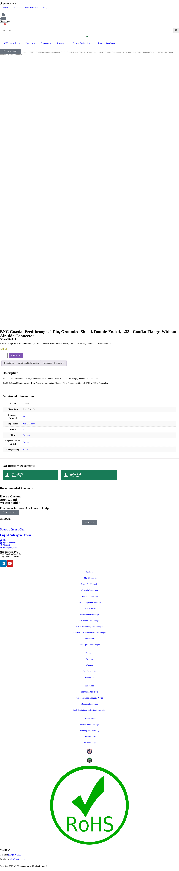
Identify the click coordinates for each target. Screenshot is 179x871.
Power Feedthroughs (89, 584)
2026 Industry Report (11, 43)
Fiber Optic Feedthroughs (89, 645)
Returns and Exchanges (89, 724)
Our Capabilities (89, 671)
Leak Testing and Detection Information (89, 710)
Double (26, 442)
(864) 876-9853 (9, 3)
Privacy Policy (89, 743)
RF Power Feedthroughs (89, 620)
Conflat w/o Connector (89, 52)
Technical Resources (89, 692)
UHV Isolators (89, 608)
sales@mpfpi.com (17, 859)
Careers (89, 665)
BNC (32, 52)
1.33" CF (27, 429)
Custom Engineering (81, 43)
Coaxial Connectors (89, 590)
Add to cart (16, 355)
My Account (5, 21)
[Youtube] (10, 563)
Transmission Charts (106, 43)
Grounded (27, 435)
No (24, 416)
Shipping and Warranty (89, 730)
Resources (61, 43)
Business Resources (89, 704)
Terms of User (89, 737)
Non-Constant (28, 424)
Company (45, 43)
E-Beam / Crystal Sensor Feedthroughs (89, 632)
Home (5, 7)
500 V (25, 449)
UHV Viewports (89, 578)
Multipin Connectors (89, 596)
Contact (16, 7)
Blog (45, 7)
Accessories (89, 639)
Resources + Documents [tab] (53, 363)
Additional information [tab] (28, 363)
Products (29, 43)
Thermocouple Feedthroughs (89, 602)
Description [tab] (9, 363)
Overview (89, 659)
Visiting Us (89, 677)
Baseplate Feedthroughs (89, 614)
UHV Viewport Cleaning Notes (89, 698)
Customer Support (89, 718)
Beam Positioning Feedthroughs (89, 626)
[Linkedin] (3, 563)
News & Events (31, 7)
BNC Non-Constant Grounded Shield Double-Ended (57, 52)
